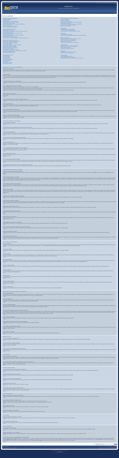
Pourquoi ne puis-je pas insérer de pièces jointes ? (10, 47)
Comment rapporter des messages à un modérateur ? (11, 49)
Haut (4, 78)
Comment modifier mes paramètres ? (8, 30)
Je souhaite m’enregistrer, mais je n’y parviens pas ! (10, 21)
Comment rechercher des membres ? (66, 41)
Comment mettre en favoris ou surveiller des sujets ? (68, 46)
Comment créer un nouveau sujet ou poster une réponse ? (11, 41)
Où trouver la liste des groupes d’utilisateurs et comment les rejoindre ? (71, 22)
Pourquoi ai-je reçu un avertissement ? (8, 48)
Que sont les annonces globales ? (8, 59)
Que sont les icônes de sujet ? (7, 63)
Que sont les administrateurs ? (65, 19)
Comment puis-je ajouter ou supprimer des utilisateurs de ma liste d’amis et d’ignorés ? (74, 35)
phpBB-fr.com (61, 451)
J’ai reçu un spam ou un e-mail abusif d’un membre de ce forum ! (70, 31)
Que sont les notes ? (6, 61)
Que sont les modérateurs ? (65, 20)
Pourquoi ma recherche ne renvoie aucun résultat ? (68, 39)
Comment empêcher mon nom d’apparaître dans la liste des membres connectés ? (15, 31)
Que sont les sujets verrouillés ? (7, 62)
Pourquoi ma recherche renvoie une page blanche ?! (68, 40)
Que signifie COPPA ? (6, 20)
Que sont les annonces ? (6, 60)
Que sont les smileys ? (6, 57)
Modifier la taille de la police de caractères (115, 13)
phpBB (16, 144)
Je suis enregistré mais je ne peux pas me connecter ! (11, 22)
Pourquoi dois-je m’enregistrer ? (7, 19)
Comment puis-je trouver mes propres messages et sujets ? (70, 42)
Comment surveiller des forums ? (66, 47)
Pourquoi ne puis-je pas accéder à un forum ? (9, 46)
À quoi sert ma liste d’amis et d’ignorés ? (67, 34)
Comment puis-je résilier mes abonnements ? (67, 48)
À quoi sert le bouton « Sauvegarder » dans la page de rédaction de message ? (15, 50)
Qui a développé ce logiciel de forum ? (66, 56)
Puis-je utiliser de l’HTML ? (7, 56)
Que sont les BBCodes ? (6, 55)
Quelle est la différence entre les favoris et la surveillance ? (69, 45)
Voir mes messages (5, 446)
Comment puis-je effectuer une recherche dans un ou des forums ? (71, 38)
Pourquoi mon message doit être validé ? (9, 51)
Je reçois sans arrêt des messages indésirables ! (68, 30)
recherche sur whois (66, 438)
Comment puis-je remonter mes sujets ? (9, 52)
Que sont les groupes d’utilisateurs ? (66, 21)
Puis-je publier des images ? (7, 58)
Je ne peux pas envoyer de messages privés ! (68, 29)
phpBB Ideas (53, 433)
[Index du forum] (11, 8)
